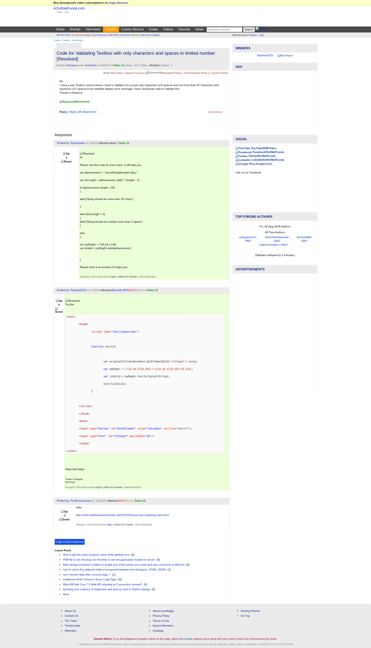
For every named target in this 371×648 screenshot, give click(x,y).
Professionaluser (81, 500)
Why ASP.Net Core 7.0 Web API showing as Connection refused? (102, 584)
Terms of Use (161, 620)
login (113, 276)
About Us (70, 611)
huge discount (118, 2)
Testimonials (72, 625)
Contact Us (71, 615)
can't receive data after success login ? (87, 574)
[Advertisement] (275, 101)
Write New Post (112, 73)
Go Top (245, 615)
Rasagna (72, 65)
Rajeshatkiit (78, 143)
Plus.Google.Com (260, 163)
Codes (153, 29)
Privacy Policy (161, 615)
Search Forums (134, 73)
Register (253, 35)
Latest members (269, 244)
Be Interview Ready (81, 35)
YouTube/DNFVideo (263, 148)
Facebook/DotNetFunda (268, 152)
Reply (63, 111)
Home (60, 29)
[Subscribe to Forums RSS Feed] (226, 44)
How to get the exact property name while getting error (96, 554)
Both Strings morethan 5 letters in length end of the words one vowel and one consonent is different (124, 564)
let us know (186, 638)
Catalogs (156, 35)
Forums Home (219, 73)
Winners (135, 35)
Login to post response (70, 541)
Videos (168, 29)
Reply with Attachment (82, 111)
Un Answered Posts (195, 73)
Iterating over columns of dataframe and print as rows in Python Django (106, 589)
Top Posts (124, 35)
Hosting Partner (250, 611)
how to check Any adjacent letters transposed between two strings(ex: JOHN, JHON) (114, 569)
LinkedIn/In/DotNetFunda (267, 159)
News (199, 29)
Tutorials (184, 29)
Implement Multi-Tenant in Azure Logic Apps (90, 579)
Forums (111, 29)
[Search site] (261, 29)
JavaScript (77, 40)
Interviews (93, 29)
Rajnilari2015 (79, 290)
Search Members (163, 625)
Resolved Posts (171, 73)
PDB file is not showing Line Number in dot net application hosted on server (109, 559)
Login (261, 35)
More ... (67, 594)
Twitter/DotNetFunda (262, 156)
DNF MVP (113, 35)
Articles (75, 29)
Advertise (70, 630)
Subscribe (145, 35)
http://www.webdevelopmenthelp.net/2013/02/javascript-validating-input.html (122, 515)
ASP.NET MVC (63, 35)
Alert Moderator (215, 112)
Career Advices (133, 29)
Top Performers (99, 35)
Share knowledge (163, 611)
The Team (71, 620)
